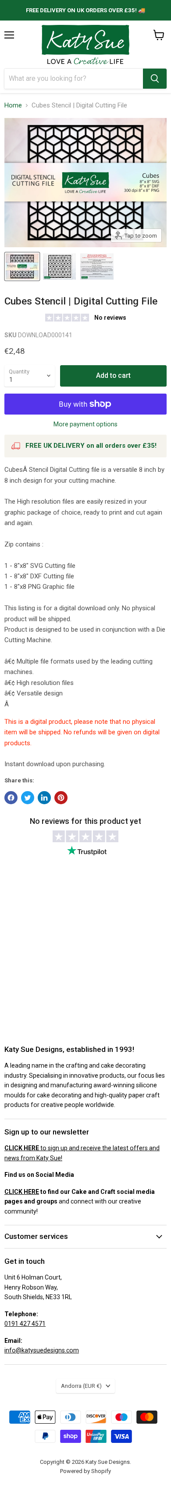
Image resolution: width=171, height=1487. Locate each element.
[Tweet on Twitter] (27, 797)
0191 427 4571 (25, 1323)
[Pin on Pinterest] (61, 797)
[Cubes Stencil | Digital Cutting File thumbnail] (22, 266)
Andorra (81, 1386)
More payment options (85, 424)
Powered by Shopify (85, 1471)
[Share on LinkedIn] (44, 797)
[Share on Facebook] (11, 797)
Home (13, 105)
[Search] (155, 79)
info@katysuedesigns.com (41, 1350)
